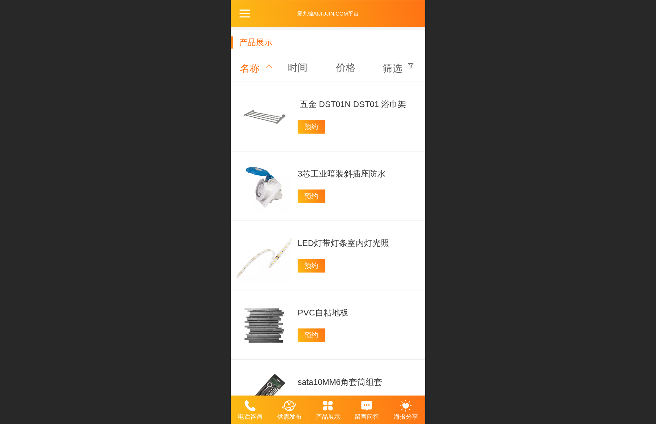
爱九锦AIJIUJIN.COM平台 (328, 14)
